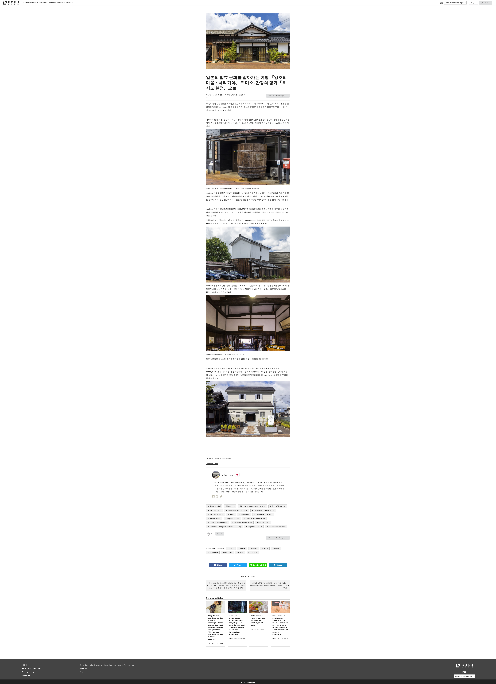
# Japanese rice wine (263, 514)
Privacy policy (28, 672)
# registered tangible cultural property (224, 527)
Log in (473, 3)
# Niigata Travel (232, 518)
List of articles (248, 576)
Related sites (212, 464)
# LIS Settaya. (263, 523)
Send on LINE (259, 565)
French (265, 548)
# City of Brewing (277, 506)
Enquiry (83, 668)
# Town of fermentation (254, 518)
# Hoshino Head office (242, 523)
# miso (231, 514)
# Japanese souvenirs (276, 527)
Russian (276, 548)
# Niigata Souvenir (254, 527)
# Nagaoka (230, 506)
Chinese (242, 548)
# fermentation (214, 510)
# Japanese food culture (236, 510)
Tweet (239, 565)
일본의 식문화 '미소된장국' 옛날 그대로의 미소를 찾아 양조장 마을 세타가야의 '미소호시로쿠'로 (268, 585)
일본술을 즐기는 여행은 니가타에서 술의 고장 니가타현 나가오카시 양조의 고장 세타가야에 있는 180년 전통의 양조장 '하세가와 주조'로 (227, 585)
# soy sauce (244, 514)
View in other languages (278, 96)
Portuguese (213, 552)
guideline (26, 675)
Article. (487, 3)
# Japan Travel (214, 518)
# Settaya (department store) (252, 506)
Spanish (253, 548)
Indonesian (227, 552)
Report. (219, 534)
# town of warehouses (217, 523)
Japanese (252, 552)
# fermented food (215, 514)
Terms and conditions (31, 668)
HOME (24, 665)
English (231, 548)
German (240, 552)
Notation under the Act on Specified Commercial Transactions (107, 665)
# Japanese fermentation (263, 510)
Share (219, 565)
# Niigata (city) (214, 506)
